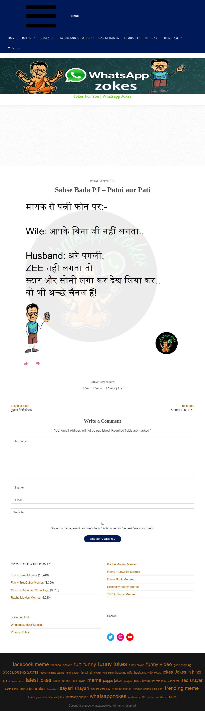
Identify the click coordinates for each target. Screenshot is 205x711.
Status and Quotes (74, 37)
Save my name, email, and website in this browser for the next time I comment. (102, 528)
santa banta (12, 689)
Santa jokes (52, 688)
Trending (170, 37)
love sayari (78, 681)
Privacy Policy (20, 632)
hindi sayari (72, 672)
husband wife (123, 672)
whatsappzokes (108, 695)
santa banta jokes (32, 688)
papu (128, 680)
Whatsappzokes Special (26, 624)
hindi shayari (91, 672)
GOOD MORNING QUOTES (21, 672)
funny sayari (136, 665)
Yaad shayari (161, 697)
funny (98, 388)
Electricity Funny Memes (123, 586)
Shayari (46, 37)
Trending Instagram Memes (147, 688)
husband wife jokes (147, 672)
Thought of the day (141, 37)
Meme (12, 48)
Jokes (26, 37)
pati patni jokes (159, 680)
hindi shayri (108, 672)
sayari (66, 687)
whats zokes (134, 697)
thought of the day (100, 688)
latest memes (61, 681)
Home (12, 37)
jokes (168, 672)
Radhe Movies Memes (26, 597)
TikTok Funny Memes (121, 594)
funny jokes (115, 388)
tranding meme (121, 689)
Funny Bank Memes (24, 575)
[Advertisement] (102, 136)
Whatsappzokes (102, 382)
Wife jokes (147, 697)
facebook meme (31, 663)
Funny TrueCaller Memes (27, 582)
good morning (182, 665)
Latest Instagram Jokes (12, 680)
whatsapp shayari (77, 697)
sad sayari (174, 680)
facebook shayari (61, 665)
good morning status (52, 672)
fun (86, 388)
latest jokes (38, 679)
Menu (75, 15)
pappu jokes (113, 680)
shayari (81, 688)
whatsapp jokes (56, 697)
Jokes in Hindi (20, 617)
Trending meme (181, 687)
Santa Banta (108, 37)
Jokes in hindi (188, 672)
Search (112, 616)
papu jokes (142, 680)
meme (94, 679)
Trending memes (37, 697)
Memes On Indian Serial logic (30, 590)
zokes (172, 697)
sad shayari (192, 680)
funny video (159, 663)
